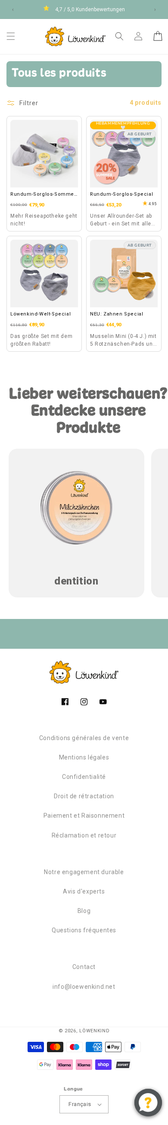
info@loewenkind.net (84, 986)
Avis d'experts (84, 891)
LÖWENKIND (94, 1031)
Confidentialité (84, 776)
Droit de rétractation (84, 796)
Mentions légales (84, 757)
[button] (10, 36)
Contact (84, 966)
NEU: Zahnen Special (116, 314)
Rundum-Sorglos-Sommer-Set (44, 194)
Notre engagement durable (84, 872)
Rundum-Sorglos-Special (121, 194)
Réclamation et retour (84, 835)
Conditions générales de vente (84, 737)
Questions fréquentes (84, 930)
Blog (84, 910)
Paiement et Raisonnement (84, 815)
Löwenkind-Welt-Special (40, 314)
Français (79, 1104)
